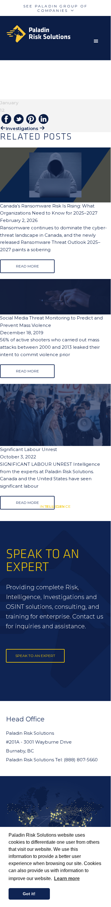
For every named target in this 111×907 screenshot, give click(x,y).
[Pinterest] (31, 119)
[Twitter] (18, 119)
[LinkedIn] (43, 119)
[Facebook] (6, 119)
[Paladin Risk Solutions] (58, 34)
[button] (97, 41)
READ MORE (27, 266)
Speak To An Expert (35, 655)
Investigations (22, 128)
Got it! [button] (29, 893)
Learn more (67, 878)
